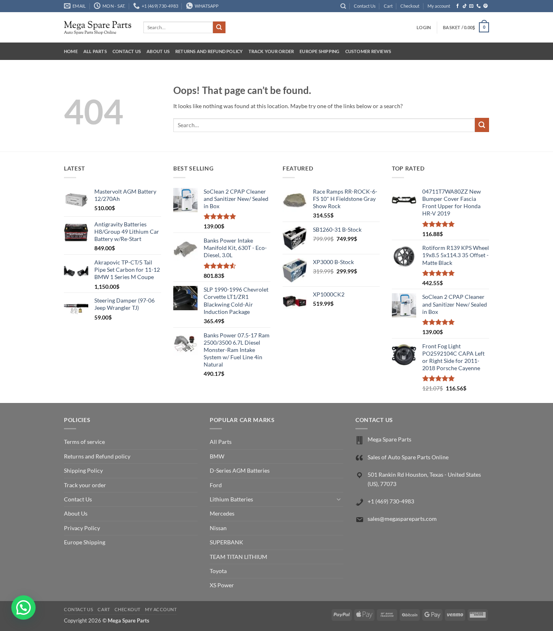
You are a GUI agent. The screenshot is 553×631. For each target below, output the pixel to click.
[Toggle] (338, 499)
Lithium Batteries (231, 499)
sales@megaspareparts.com (402, 518)
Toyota (218, 570)
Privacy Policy (82, 527)
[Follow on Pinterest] (485, 6)
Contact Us (365, 6)
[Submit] (219, 27)
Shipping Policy (83, 470)
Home (71, 51)
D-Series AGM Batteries (240, 470)
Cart (388, 6)
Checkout (409, 6)
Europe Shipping (319, 51)
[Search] (343, 6)
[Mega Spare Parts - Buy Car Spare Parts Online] (97, 27)
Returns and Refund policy (209, 51)
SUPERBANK (226, 542)
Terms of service (84, 441)
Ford (216, 485)
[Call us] (478, 6)
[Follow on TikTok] (464, 6)
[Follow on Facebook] (457, 6)
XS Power (222, 585)
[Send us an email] (471, 6)
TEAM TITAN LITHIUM (238, 556)
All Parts (95, 51)
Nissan (218, 527)
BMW (217, 456)
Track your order (271, 51)
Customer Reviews (368, 51)
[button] (424, 27)
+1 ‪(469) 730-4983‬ (391, 501)
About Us (158, 51)
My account (439, 6)
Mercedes (222, 513)
